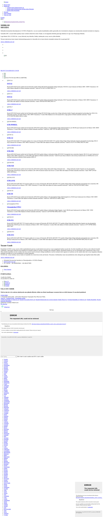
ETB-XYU (10, 235)
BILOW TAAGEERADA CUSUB (10, 70)
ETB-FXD (10, 166)
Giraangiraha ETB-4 (14, 207)
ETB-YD (10, 194)
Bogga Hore (7, 4)
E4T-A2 (9, 83)
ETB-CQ (10, 138)
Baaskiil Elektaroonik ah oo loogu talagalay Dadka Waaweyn (51, 299)
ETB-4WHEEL (12, 124)
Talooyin (3, 298)
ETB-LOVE (11, 180)
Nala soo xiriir (7, 15)
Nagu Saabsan (7, 13)
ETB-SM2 (10, 151)
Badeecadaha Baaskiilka (13, 10)
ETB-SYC (10, 220)
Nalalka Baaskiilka (91, 299)
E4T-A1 (9, 97)
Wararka (6, 12)
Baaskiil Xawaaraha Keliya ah (27, 299)
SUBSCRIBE (4, 295)
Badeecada (6, 6)
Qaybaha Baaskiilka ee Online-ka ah (77, 299)
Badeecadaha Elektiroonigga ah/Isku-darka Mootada (20, 9)
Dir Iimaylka (4, 304)
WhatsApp (7, 307)
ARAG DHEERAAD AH (7, 42)
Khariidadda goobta (20, 298)
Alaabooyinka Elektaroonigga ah (15, 7)
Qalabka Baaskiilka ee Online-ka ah (10, 299)
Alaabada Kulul (10, 298)
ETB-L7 (10, 110)
